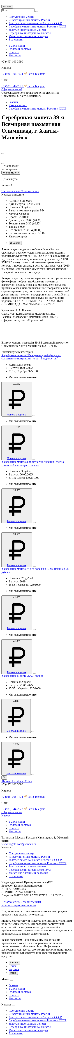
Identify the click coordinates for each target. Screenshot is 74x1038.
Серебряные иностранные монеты (30, 33)
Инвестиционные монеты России (29, 20)
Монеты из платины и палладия (28, 36)
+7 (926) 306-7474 (12, 73)
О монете (15, 243)
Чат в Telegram (36, 73)
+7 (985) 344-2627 (12, 86)
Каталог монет (18, 105)
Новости (14, 52)
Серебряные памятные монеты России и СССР (37, 26)
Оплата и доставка (20, 48)
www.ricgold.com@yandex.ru (18, 844)
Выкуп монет (17, 45)
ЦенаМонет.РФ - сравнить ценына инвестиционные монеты (21, 903)
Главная (13, 102)
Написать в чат (11, 191)
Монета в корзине (16, 414)
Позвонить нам (30, 191)
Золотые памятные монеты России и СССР (35, 23)
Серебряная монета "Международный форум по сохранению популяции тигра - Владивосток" (31, 357)
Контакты (15, 55)
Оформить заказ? (11, 89)
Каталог (7, 6)
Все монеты (16, 39)
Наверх (5, 815)
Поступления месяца (21, 16)
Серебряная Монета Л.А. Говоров (22, 675)
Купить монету (11, 172)
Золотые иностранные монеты (27, 29)
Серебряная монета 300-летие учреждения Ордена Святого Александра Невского (32, 463)
